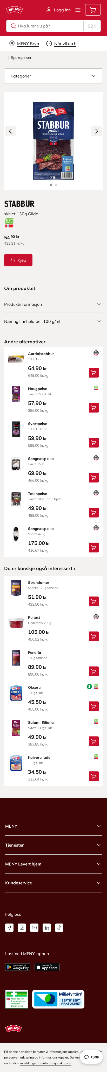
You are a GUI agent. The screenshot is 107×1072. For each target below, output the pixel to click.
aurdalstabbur (41, 353)
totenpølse (37, 493)
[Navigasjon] (78, 10)
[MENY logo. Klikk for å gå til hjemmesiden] (14, 9)
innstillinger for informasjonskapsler (45, 1063)
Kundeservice (18, 882)
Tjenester (14, 845)
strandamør (38, 582)
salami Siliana (41, 722)
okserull (35, 687)
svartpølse (37, 423)
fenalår (35, 652)
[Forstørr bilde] (53, 141)
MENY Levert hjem (23, 864)
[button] (53, 75)
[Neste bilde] (96, 131)
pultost (34, 617)
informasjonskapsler (53, 1057)
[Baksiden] (56, 185)
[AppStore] (47, 967)
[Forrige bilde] (10, 131)
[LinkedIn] (47, 928)
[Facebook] (9, 928)
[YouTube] (34, 928)
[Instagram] (22, 928)
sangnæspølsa (41, 458)
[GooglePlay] (17, 967)
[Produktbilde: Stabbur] (51, 185)
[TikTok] (59, 928)
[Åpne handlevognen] (93, 10)
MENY (11, 826)
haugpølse (37, 388)
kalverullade (39, 757)
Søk (92, 26)
